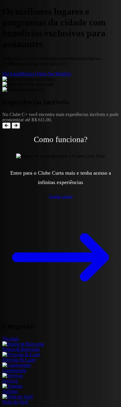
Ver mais (10, 338)
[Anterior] (6, 125)
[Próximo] (16, 125)
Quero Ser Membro (53, 73)
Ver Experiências (18, 73)
